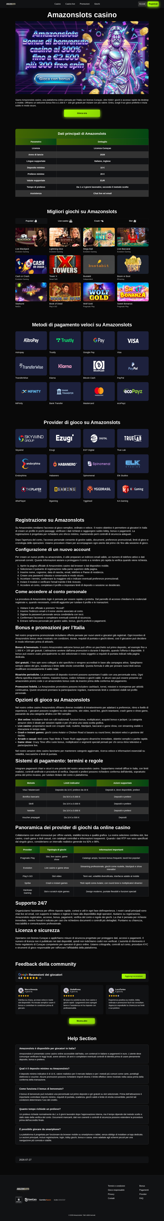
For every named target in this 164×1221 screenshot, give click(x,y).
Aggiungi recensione (134, 976)
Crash (97, 221)
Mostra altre (82, 1021)
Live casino (63, 221)
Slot (131, 221)
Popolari (29, 221)
